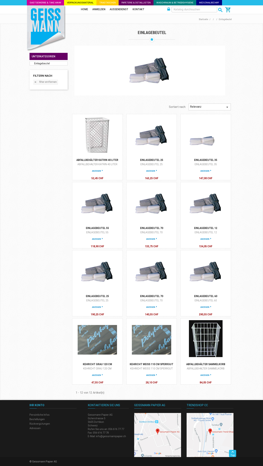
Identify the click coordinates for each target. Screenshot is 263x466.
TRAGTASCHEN (107, 2)
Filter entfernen (45, 81)
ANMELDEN (98, 9)
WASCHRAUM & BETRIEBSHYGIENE (174, 2)
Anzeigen (96, 171)
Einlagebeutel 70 (151, 228)
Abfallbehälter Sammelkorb (205, 364)
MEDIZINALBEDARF (209, 2)
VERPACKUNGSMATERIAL (80, 2)
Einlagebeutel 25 (151, 160)
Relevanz (209, 107)
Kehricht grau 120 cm (97, 364)
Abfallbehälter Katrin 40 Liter (97, 160)
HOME (84, 9)
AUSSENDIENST (119, 9)
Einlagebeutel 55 (97, 228)
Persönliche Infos (40, 414)
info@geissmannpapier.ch (111, 436)
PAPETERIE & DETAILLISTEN (136, 2)
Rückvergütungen (40, 423)
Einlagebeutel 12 (205, 228)
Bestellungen (37, 419)
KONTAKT (138, 9)
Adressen (35, 428)
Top (232, 455)
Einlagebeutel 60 (205, 296)
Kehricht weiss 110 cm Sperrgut (151, 364)
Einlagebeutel (42, 63)
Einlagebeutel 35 (205, 160)
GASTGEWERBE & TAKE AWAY (45, 2)
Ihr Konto (37, 405)
